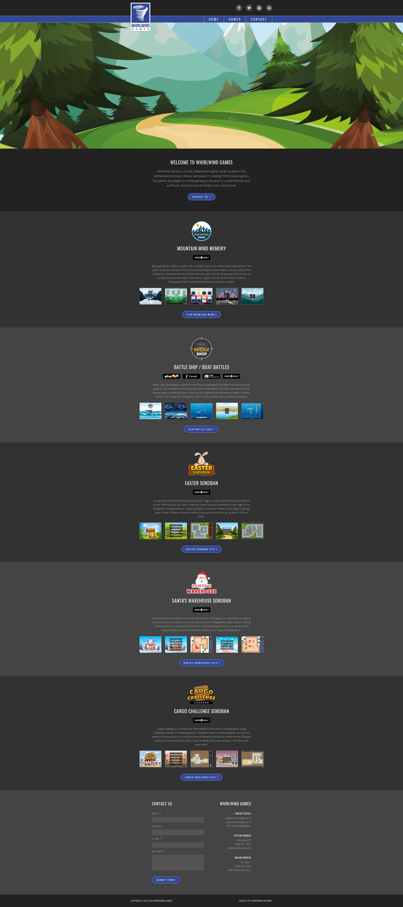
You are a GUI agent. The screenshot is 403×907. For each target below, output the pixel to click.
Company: (157, 826)
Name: (156, 813)
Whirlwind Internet (262, 900)
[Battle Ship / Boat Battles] (150, 410)
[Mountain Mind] (150, 296)
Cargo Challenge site (200, 777)
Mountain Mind (160, 266)
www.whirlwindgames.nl (238, 822)
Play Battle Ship (200, 429)
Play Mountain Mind (200, 314)
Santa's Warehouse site (200, 662)
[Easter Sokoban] (150, 530)
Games (235, 19)
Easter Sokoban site (200, 549)
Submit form (165, 880)
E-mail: (156, 838)
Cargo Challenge (241, 508)
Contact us (200, 196)
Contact (259, 19)
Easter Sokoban (194, 508)
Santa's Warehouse (172, 630)
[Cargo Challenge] (150, 758)
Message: (158, 851)
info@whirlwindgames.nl (238, 818)
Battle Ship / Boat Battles (166, 384)
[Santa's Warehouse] (150, 644)
